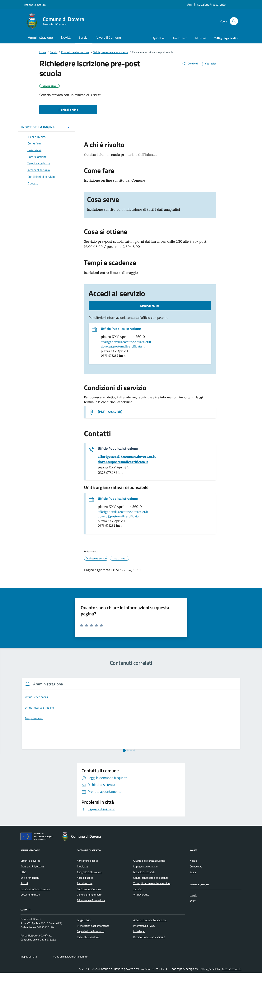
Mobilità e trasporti (144, 872)
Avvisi (193, 872)
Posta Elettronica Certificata (36, 935)
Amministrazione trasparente (206, 4)
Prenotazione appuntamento (93, 926)
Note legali (139, 931)
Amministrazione (40, 37)
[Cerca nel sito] (234, 21)
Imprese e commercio (145, 866)
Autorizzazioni (84, 883)
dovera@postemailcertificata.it (123, 346)
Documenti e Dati (30, 894)
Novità (66, 37)
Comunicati (196, 866)
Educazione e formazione (91, 900)
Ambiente (82, 866)
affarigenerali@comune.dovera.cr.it (126, 342)
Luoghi (193, 895)
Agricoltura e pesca (87, 861)
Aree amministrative (32, 866)
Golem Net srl (147, 969)
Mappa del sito (29, 956)
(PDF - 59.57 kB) (110, 411)
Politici (24, 883)
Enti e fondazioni (30, 878)
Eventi (193, 901)
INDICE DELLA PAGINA (38, 127)
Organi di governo (30, 861)
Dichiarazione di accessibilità (149, 937)
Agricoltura (158, 38)
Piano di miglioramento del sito (70, 956)
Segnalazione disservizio (90, 931)
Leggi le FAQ (84, 920)
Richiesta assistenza (88, 937)
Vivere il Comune (108, 37)
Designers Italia (211, 969)
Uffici (23, 872)
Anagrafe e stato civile (89, 872)
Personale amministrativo (35, 889)
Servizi (83, 37)
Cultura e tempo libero (89, 894)
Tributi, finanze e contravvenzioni (151, 883)
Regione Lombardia (35, 5)
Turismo (137, 889)
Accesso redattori (231, 969)
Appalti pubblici (85, 878)
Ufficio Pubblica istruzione (121, 328)
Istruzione (200, 38)
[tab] (124, 750)
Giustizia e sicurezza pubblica (149, 861)
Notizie (193, 861)
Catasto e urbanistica (89, 889)
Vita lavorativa (141, 894)
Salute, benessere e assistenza (150, 878)
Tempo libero (180, 38)
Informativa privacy (144, 926)
